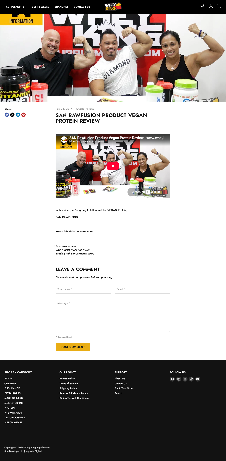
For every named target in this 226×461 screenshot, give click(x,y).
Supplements (15, 6)
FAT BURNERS (12, 393)
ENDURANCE (12, 388)
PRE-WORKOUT (13, 412)
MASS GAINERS (13, 398)
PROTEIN (9, 408)
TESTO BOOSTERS (14, 417)
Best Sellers (40, 6)
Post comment (73, 347)
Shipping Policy (68, 388)
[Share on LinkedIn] (18, 115)
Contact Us (82, 6)
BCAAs (8, 378)
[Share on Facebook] (7, 115)
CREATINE (10, 383)
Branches (62, 6)
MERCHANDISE (13, 422)
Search (118, 393)
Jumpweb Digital (32, 451)
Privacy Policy (67, 378)
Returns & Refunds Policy (74, 393)
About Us (120, 378)
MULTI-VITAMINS (13, 403)
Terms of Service (69, 383)
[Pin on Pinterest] (23, 115)
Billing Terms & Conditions (74, 398)
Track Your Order (124, 388)
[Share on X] (12, 115)
